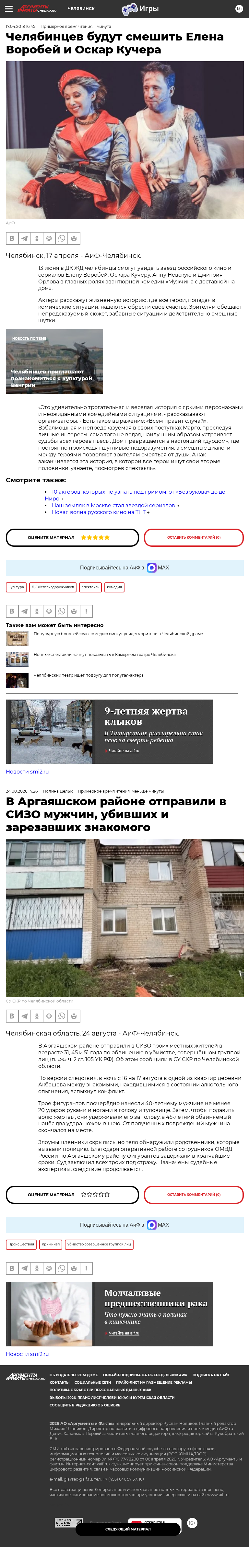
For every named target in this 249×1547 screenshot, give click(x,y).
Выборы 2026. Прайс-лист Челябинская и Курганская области (112, 1398)
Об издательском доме (74, 1375)
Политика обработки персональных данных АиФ (100, 1390)
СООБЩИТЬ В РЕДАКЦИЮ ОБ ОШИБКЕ (85, 1405)
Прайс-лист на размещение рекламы (154, 1383)
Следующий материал (128, 1529)
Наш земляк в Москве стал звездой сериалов (113, 505)
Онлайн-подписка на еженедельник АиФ (145, 1375)
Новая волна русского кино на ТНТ (99, 512)
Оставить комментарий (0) (194, 537)
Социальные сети (93, 1383)
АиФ (10, 223)
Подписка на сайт (211, 1375)
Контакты (59, 1383)
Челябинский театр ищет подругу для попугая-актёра (89, 675)
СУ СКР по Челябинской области (39, 1001)
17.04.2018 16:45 (20, 26)
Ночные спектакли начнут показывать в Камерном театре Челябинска (105, 654)
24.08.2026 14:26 (22, 791)
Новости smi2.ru (27, 772)
